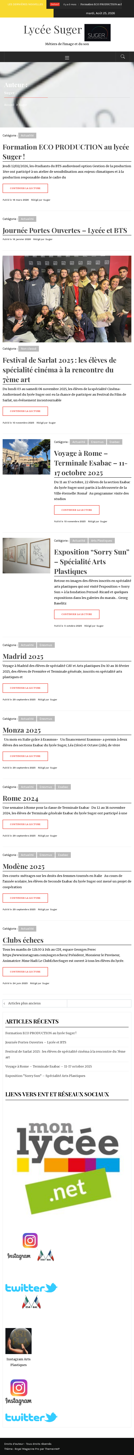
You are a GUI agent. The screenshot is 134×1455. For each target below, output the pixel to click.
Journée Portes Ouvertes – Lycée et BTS (65, 230)
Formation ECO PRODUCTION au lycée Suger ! (85, 4)
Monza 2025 (22, 729)
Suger (46, 199)
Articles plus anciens (24, 1003)
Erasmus (97, 442)
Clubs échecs (23, 939)
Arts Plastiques (101, 541)
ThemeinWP (52, 1448)
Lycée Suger (53, 29)
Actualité (27, 135)
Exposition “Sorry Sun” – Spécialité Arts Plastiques (91, 561)
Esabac (115, 442)
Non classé (28, 349)
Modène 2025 (23, 866)
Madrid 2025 (23, 656)
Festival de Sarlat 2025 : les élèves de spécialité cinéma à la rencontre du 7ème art (59, 369)
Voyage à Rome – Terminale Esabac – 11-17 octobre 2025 (91, 462)
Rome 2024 (20, 798)
